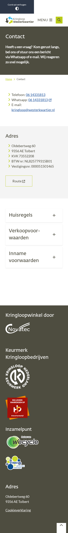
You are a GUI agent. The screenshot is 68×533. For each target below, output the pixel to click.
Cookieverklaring (18, 510)
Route (17, 181)
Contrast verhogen (17, 4)
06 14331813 (35, 95)
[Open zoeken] (59, 20)
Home (8, 79)
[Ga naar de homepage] (19, 19)
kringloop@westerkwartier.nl (33, 110)
